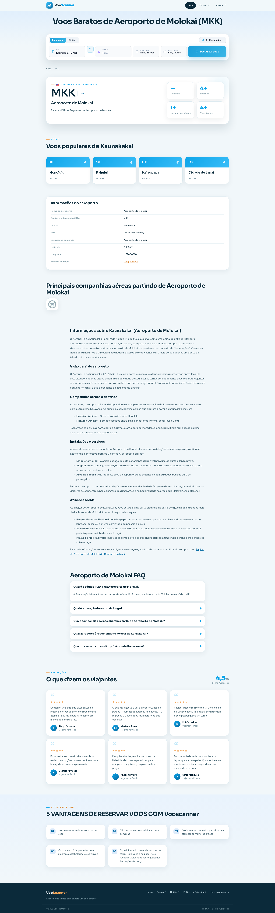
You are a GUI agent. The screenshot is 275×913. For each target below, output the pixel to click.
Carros (204, 5)
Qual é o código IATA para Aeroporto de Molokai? (106, 586)
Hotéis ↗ (175, 892)
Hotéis (221, 5)
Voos (190, 5)
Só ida (72, 40)
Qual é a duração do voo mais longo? (97, 608)
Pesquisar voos (209, 51)
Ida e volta (57, 40)
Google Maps (131, 261)
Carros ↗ (161, 892)
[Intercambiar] (90, 49)
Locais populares (220, 892)
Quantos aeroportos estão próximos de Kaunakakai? (108, 646)
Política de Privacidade (195, 892)
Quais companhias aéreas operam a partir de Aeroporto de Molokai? (119, 621)
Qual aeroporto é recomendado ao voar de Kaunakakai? (110, 633)
